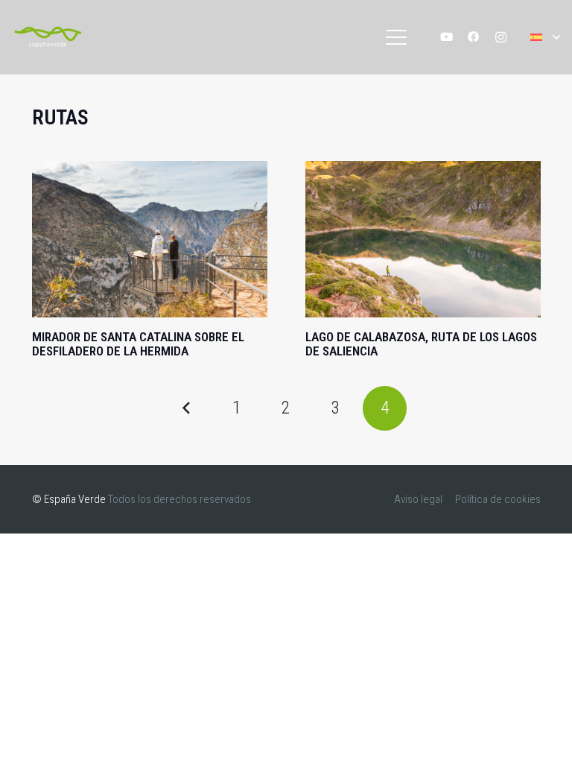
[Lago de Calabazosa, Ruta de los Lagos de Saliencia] (423, 239)
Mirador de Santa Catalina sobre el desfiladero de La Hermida (138, 343)
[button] (396, 37)
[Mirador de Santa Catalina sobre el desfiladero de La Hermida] (149, 239)
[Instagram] (500, 37)
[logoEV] (48, 37)
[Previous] (187, 408)
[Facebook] (474, 37)
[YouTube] (446, 37)
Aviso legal (418, 499)
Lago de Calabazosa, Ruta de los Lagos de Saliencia (421, 343)
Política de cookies (498, 499)
